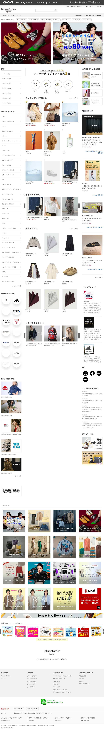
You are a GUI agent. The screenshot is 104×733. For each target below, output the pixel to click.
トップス (4, 116)
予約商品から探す (6, 98)
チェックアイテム (22, 20)
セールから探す (6, 74)
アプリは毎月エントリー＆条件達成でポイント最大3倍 (87, 15)
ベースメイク (5, 213)
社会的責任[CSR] (43, 725)
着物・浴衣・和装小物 (8, 204)
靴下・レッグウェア (7, 160)
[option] (26, 43)
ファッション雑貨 (6, 165)
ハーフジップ (76, 20)
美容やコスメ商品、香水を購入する (39, 718)
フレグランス (5, 238)
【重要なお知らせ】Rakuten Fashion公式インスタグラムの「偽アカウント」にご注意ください (92, 425)
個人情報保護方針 (13, 725)
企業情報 (3, 725)
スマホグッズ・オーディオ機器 (10, 262)
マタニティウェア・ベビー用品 (10, 189)
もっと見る (18, 476)
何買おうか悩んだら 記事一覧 (94, 227)
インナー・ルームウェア (8, 155)
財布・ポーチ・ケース (8, 175)
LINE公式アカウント (84, 683)
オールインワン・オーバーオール (11, 141)
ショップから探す (6, 83)
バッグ (3, 145)
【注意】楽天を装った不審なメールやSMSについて (52, 639)
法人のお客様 (56, 687)
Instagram (81, 681)
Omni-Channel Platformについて (62, 692)
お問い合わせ (56, 684)
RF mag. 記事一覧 (97, 195)
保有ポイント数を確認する (88, 718)
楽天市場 (99, 6)
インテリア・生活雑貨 (8, 257)
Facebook (81, 678)
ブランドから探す (6, 78)
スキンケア (5, 209)
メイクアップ (5, 218)
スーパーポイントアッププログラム (62, 676)
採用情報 (52, 725)
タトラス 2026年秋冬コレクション (50, 20)
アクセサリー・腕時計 (8, 170)
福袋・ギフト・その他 (8, 281)
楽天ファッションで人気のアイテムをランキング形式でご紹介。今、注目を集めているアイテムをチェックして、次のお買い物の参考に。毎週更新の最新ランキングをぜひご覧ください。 (92, 309)
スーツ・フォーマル (7, 194)
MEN (13, 15)
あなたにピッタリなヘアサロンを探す (11, 718)
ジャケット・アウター (8, 121)
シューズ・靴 (5, 150)
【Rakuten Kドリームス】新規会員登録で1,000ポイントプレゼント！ (33, 713)
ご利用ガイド (56, 681)
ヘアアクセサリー (6, 184)
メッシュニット (86, 20)
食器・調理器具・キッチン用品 (10, 252)
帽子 (3, 179)
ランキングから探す (7, 88)
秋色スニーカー (66, 20)
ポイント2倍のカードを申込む (63, 718)
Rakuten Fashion (17, 10)
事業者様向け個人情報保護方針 (27, 725)
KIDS (19, 15)
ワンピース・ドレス (7, 131)
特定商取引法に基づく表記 (60, 689)
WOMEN (6, 15)
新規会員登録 (82, 676)
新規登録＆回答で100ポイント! (75, 6)
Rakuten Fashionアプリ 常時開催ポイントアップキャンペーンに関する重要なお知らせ (92, 409)
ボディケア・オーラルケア (9, 228)
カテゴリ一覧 (17, 286)
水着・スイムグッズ (7, 199)
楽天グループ (89, 6)
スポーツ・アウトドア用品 (9, 267)
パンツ (3, 126)
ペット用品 (5, 276)
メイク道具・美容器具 (8, 243)
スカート (4, 136)
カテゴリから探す (6, 93)
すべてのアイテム (6, 103)
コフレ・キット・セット (8, 247)
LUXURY (3, 678)
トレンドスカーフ (34, 20)
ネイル (3, 223)
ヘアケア (4, 233)
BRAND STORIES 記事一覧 (95, 269)
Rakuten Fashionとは (59, 678)
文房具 (3, 272)
